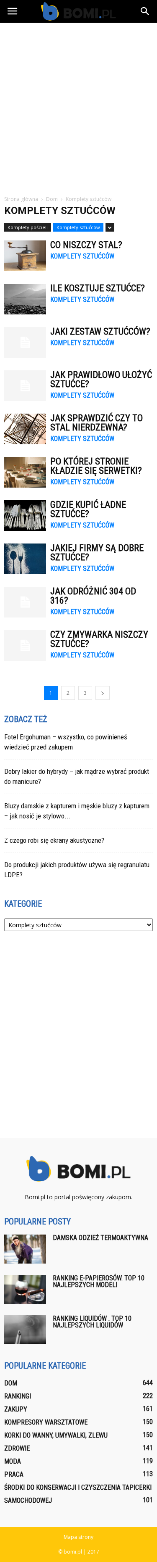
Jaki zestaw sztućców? (100, 331)
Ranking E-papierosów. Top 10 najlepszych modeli (98, 1281)
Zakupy (15, 1409)
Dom (10, 1383)
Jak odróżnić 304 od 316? (93, 596)
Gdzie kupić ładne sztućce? (88, 509)
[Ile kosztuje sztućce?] (25, 299)
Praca (13, 1474)
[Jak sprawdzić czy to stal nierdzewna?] (25, 429)
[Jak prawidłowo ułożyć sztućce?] (25, 385)
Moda (12, 1461)
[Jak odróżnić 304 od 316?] (25, 602)
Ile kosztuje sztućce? (97, 288)
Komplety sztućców (78, 227)
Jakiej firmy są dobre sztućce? (97, 552)
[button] (145, 11)
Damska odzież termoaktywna (100, 1238)
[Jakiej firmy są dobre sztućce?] (25, 559)
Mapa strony (78, 1537)
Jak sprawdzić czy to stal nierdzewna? (96, 423)
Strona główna (21, 199)
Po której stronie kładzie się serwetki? (96, 466)
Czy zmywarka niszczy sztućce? (99, 639)
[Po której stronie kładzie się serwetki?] (25, 472)
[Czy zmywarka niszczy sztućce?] (25, 645)
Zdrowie (17, 1448)
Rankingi (17, 1396)
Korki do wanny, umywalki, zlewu (56, 1435)
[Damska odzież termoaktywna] (25, 1249)
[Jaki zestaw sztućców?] (25, 342)
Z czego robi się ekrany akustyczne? (54, 840)
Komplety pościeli (28, 227)
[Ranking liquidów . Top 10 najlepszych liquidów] (25, 1329)
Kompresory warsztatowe (46, 1422)
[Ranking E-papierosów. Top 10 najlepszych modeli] (25, 1289)
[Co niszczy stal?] (25, 255)
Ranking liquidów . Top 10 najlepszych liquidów (92, 1321)
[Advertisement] (78, 106)
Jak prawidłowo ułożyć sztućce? (101, 379)
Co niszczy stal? (86, 245)
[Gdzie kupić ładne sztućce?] (25, 515)
